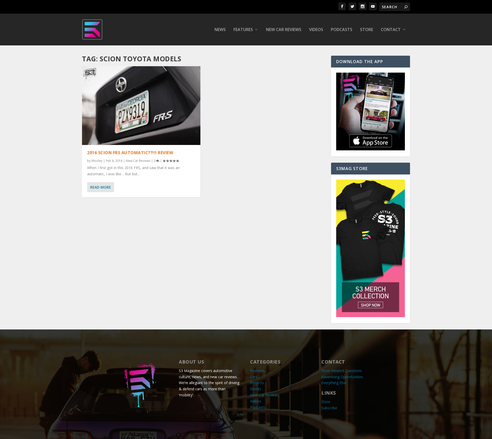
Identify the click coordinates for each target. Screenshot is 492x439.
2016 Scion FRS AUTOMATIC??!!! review (130, 152)
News (220, 29)
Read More (100, 187)
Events (255, 388)
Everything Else (333, 382)
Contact (391, 29)
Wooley (96, 161)
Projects (257, 382)
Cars (254, 376)
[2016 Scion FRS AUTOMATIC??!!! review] (141, 105)
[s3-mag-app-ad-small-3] (370, 149)
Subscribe (329, 407)
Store (366, 29)
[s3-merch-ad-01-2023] (370, 315)
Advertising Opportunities (342, 376)
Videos (316, 29)
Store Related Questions (341, 370)
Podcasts (341, 29)
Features (243, 29)
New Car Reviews (283, 29)
